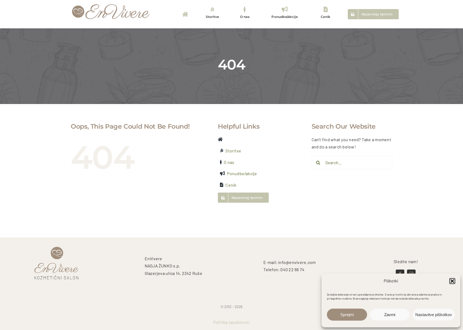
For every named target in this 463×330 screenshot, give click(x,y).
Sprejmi (347, 314)
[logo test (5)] (111, 3)
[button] (452, 281)
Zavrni (389, 314)
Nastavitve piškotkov (433, 314)
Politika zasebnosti (231, 322)
